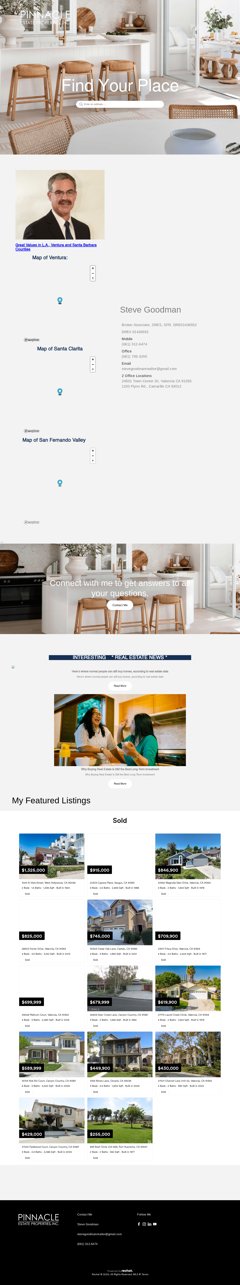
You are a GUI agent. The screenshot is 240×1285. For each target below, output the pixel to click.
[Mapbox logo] (31, 340)
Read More (120, 686)
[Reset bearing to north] (92, 278)
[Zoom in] (92, 268)
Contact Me (120, 605)
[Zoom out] (92, 273)
